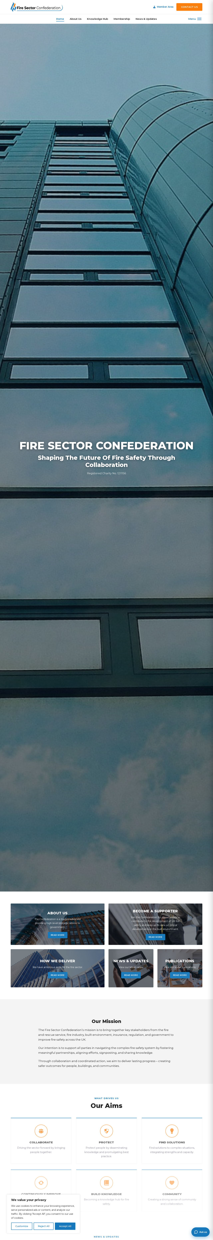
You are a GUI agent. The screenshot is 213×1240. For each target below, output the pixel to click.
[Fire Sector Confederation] (37, 7)
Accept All (65, 1226)
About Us (75, 18)
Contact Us (189, 6)
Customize (21, 1226)
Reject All (43, 1226)
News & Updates (146, 18)
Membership (122, 18)
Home (60, 18)
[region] (43, 1213)
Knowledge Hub (97, 18)
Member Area (165, 6)
